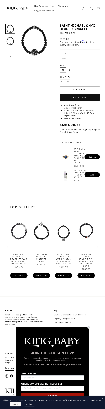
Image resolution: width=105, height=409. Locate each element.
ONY (64, 58)
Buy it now (79, 97)
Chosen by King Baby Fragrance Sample (80, 173)
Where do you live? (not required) (41, 384)
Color (63, 54)
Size (62, 65)
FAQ (55, 311)
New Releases (41, 6)
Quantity (65, 77)
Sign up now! (28, 373)
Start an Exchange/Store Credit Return (70, 315)
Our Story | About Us (62, 322)
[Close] (102, 398)
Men (52, 6)
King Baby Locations (44, 10)
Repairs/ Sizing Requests (64, 318)
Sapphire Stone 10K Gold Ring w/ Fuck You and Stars (79, 156)
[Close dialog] (88, 327)
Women (62, 6)
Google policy (95, 400)
